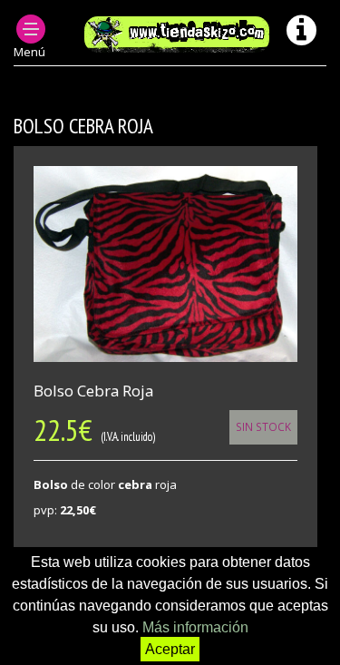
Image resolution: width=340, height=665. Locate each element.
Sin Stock (263, 426)
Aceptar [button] (170, 649)
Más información (195, 627)
